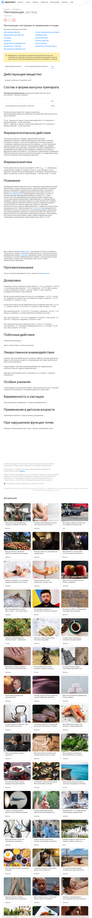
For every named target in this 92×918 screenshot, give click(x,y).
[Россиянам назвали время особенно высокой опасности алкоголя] (74, 862)
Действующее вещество (12, 32)
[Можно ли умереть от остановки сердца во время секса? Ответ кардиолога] (17, 574)
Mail (3, 916)
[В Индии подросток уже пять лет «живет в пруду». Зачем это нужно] (74, 833)
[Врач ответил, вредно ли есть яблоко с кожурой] (74, 574)
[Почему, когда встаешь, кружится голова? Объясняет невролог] (46, 689)
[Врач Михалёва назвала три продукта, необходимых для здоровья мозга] (74, 718)
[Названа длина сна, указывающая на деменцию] (46, 545)
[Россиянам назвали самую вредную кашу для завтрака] (17, 775)
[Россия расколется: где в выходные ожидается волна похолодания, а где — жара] (46, 660)
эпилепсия (37, 208)
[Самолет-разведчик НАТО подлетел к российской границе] (17, 804)
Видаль (22, 471)
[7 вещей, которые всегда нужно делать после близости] (46, 862)
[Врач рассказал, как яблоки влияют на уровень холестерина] (17, 545)
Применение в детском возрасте (46, 46)
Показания (7, 37)
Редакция (35, 916)
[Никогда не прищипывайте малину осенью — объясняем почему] (17, 631)
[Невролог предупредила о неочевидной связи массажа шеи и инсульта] (74, 890)
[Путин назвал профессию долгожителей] (17, 689)
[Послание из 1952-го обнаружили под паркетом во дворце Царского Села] (74, 603)
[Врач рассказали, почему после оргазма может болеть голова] (46, 746)
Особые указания (41, 43)
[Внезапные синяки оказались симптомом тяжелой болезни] (17, 660)
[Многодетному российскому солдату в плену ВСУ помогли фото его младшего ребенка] (17, 516)
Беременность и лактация (12, 46)
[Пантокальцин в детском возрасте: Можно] (9, 20)
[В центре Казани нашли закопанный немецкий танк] (74, 660)
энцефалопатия (24, 251)
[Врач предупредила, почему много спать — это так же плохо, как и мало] (17, 603)
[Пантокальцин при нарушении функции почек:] (13, 20)
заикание (24, 255)
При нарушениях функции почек (14, 49)
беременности (44, 273)
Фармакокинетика (41, 35)
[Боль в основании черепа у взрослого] (17, 746)
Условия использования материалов (48, 916)
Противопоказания (41, 37)
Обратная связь (64, 916)
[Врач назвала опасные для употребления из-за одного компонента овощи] (74, 746)
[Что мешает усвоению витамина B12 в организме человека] (46, 775)
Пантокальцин (16, 9)
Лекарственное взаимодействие (14, 43)
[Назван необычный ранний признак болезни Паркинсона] (46, 804)
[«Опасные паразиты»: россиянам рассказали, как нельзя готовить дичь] (46, 718)
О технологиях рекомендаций (77, 916)
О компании (8, 916)
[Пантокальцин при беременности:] (5, 20)
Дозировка (7, 40)
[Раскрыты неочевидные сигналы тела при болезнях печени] (46, 516)
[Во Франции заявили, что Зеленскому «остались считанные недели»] (46, 603)
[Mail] (2, 2)
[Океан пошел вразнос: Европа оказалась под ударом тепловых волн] (74, 775)
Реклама (15, 916)
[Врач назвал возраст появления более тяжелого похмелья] (46, 890)
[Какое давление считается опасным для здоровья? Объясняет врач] (17, 833)
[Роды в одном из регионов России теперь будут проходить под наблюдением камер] (46, 833)
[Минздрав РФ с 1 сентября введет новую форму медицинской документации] (74, 804)
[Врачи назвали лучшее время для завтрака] (17, 862)
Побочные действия (42, 40)
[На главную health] (9, 2)
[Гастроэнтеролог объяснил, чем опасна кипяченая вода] (17, 718)
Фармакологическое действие (14, 35)
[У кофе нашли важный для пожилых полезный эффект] (74, 631)
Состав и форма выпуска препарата (47, 32)
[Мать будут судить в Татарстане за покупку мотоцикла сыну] (74, 516)
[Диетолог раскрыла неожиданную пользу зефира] (74, 689)
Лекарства (7, 9)
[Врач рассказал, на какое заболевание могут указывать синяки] (17, 890)
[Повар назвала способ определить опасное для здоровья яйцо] (46, 574)
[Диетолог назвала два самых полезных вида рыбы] (46, 631)
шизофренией (15, 194)
